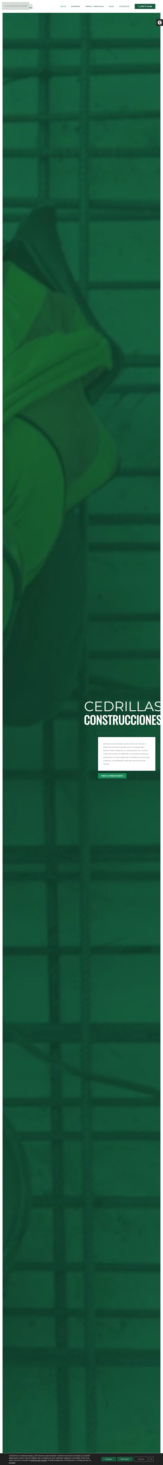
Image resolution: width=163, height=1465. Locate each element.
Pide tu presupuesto (112, 776)
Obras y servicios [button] (94, 6)
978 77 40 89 (146, 6)
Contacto (124, 6)
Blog (111, 6)
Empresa (75, 6)
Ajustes (141, 1459)
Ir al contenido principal (15, 6)
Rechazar (125, 1459)
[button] (159, 22)
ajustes (12, 1462)
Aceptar (108, 1459)
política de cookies (39, 1460)
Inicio (63, 6)
